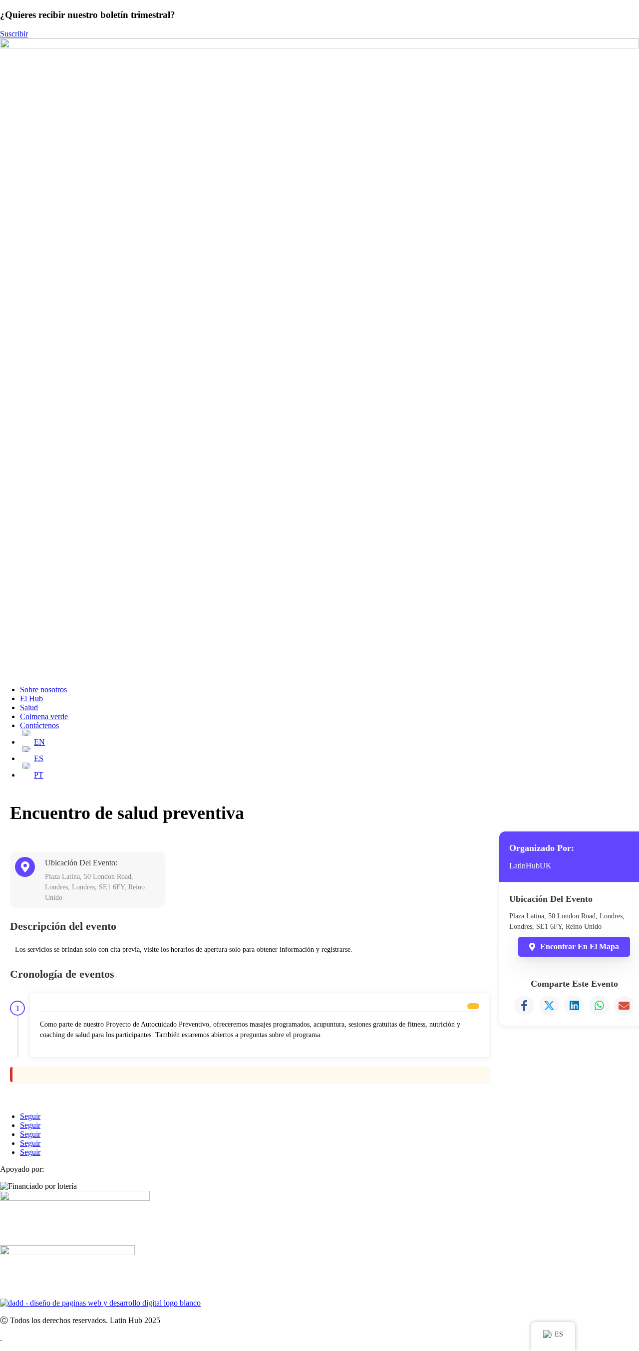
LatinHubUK (530, 865)
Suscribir (14, 33)
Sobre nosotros (43, 689)
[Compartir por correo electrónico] (624, 1006)
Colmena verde (44, 716)
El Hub (31, 698)
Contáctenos (39, 725)
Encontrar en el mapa (579, 946)
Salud (29, 707)
